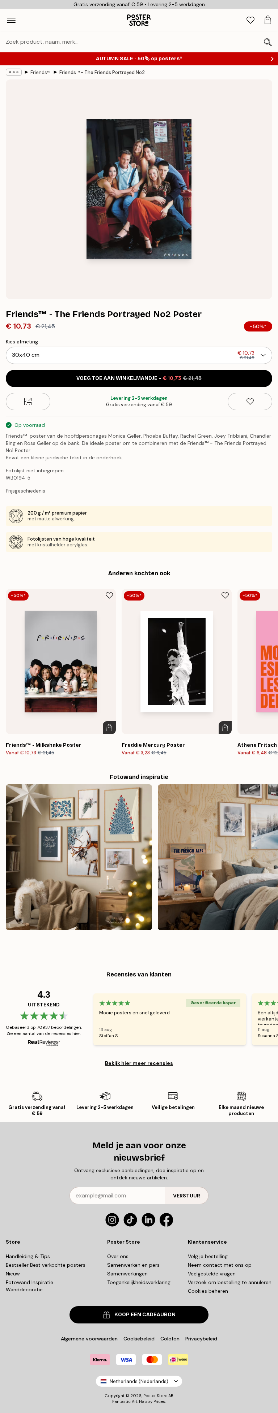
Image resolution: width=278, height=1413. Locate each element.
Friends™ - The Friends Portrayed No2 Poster (102, 72)
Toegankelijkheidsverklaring (138, 1282)
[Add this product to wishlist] (250, 401)
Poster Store (155, 1395)
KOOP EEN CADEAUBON (145, 1315)
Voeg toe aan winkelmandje (139, 378)
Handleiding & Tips (28, 1256)
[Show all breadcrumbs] (14, 72)
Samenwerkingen (127, 1273)
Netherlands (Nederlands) (139, 1381)
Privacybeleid (201, 1338)
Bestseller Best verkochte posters (45, 1265)
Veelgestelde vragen (212, 1273)
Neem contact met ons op (220, 1265)
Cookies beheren (208, 1291)
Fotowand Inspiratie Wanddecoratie (29, 1286)
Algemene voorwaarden (89, 1338)
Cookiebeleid (139, 1338)
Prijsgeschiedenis (25, 491)
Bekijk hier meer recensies (139, 1063)
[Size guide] (28, 401)
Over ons (118, 1256)
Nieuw (13, 1273)
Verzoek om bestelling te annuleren (229, 1282)
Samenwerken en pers (133, 1265)
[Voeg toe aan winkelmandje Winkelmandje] (109, 727)
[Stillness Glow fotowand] (79, 857)
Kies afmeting (22, 341)
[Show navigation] (11, 20)
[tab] (250, 20)
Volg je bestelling (208, 1256)
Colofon (170, 1338)
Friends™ (40, 72)
